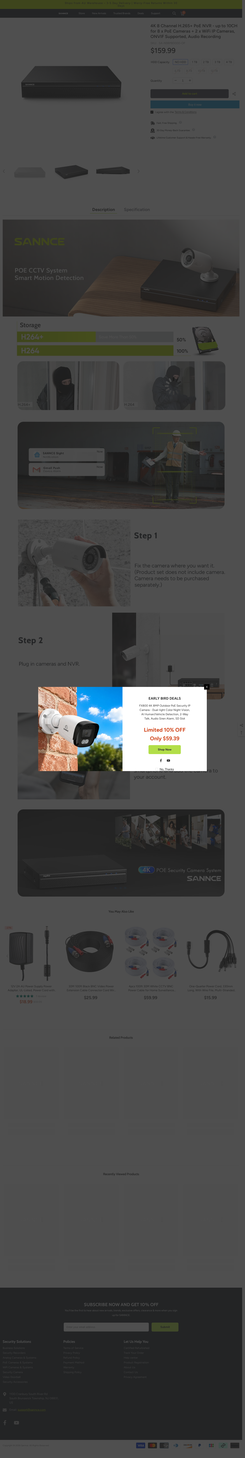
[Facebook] (161, 760)
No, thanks (167, 769)
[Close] (206, 687)
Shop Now (164, 749)
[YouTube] (168, 760)
